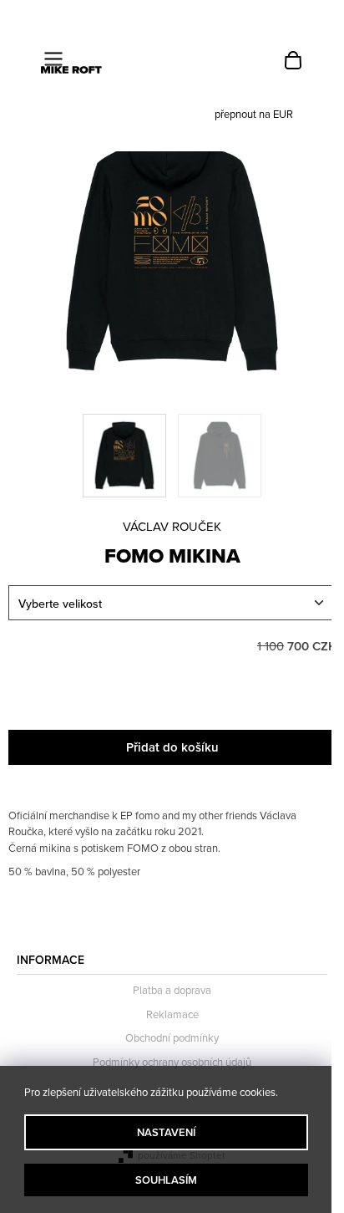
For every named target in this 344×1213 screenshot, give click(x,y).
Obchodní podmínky (172, 1037)
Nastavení (166, 1132)
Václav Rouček (172, 526)
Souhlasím (166, 1180)
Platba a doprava (172, 989)
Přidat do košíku (172, 747)
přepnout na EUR (254, 113)
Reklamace (172, 1014)
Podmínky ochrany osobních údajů (172, 1061)
